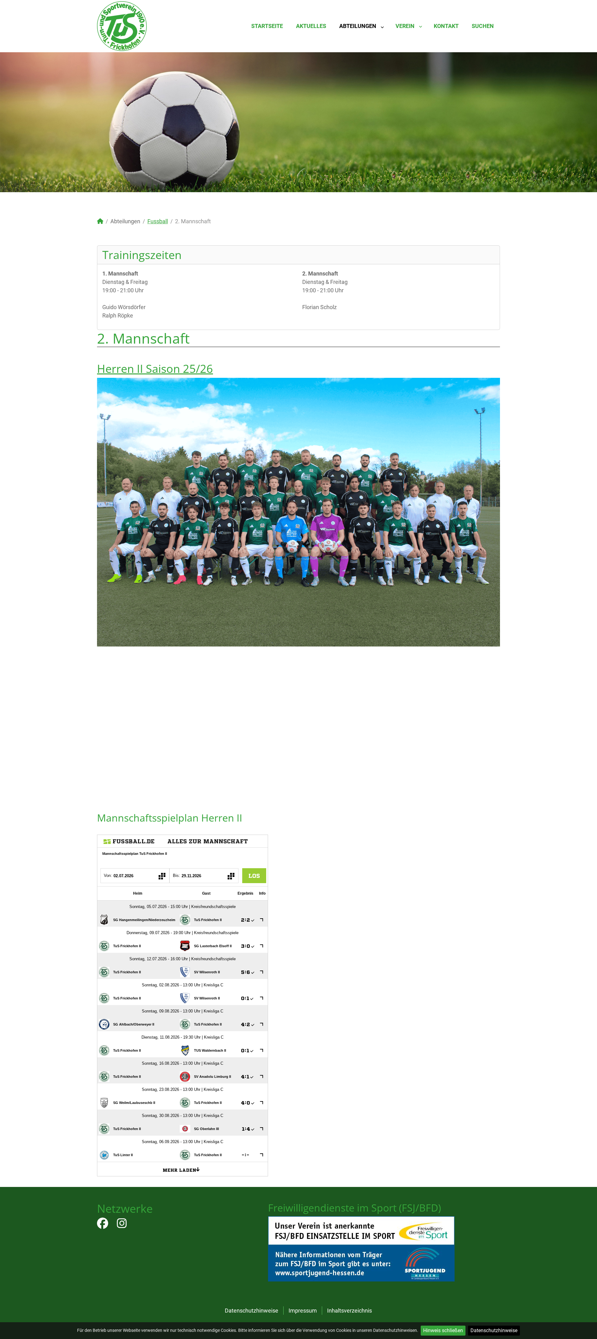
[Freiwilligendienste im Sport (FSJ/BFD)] (361, 1248)
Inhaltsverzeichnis (349, 1310)
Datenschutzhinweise (493, 1330)
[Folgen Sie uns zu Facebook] (102, 1225)
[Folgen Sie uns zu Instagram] (122, 1225)
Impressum (303, 1310)
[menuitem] (267, 26)
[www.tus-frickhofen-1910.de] (122, 25)
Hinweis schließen (443, 1330)
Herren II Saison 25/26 (155, 368)
